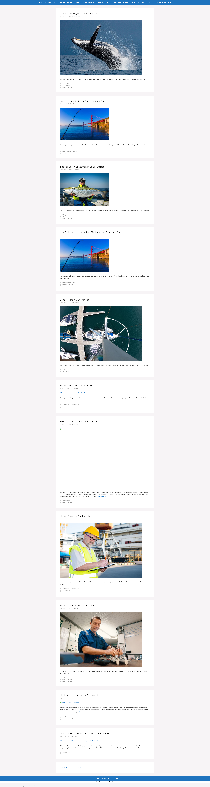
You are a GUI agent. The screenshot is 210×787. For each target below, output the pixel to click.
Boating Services (88, 2)
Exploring (134, 2)
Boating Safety (66, 404)
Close (55, 786)
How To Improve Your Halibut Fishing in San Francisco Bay (90, 232)
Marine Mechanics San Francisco (77, 385)
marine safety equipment (69, 718)
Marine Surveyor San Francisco (76, 516)
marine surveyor (66, 590)
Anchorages (117, 2)
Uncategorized (66, 752)
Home (40, 2)
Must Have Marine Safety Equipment (79, 695)
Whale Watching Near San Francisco (79, 13)
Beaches (126, 2)
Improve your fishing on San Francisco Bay (82, 101)
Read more (102, 496)
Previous (63, 767)
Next (82, 767)
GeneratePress (116, 778)
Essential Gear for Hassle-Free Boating (80, 421)
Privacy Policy (98, 781)
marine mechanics (67, 406)
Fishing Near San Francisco (69, 151)
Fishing (100, 2)
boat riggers (65, 371)
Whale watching (66, 83)
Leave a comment (67, 87)
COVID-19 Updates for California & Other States (84, 733)
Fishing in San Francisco (69, 153)
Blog (108, 2)
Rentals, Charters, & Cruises (69, 2)
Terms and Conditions (109, 781)
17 (78, 767)
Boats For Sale (147, 2)
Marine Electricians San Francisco (77, 605)
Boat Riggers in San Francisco (75, 299)
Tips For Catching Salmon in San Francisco (82, 166)
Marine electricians (67, 679)
